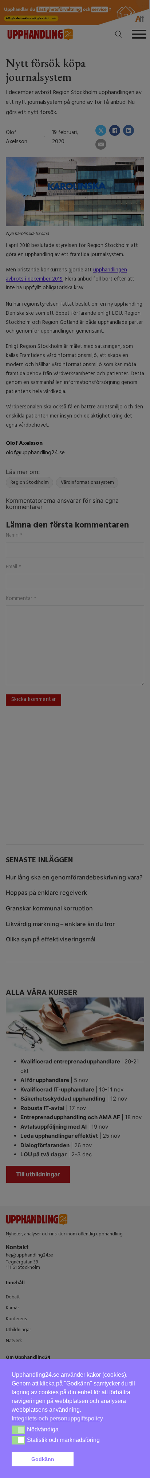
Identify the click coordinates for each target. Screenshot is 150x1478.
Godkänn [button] (42, 1459)
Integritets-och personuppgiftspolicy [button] (57, 1418)
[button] (107, 1459)
